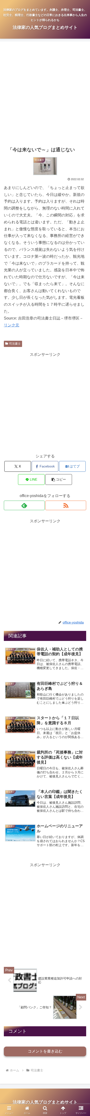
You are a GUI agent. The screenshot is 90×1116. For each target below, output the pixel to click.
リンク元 (11, 325)
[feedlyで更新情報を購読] (24, 505)
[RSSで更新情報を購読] (65, 505)
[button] (58, 479)
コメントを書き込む (45, 1051)
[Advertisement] (45, 94)
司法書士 (15, 343)
